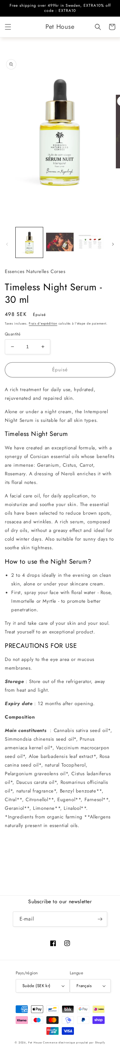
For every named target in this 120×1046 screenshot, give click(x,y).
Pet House (35, 1042)
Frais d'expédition (43, 323)
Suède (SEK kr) (36, 986)
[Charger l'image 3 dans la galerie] (90, 242)
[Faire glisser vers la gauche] (7, 244)
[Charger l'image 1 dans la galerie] (29, 242)
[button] (8, 27)
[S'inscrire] (100, 919)
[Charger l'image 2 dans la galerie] (59, 242)
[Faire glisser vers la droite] (113, 244)
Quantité (12, 334)
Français (84, 986)
